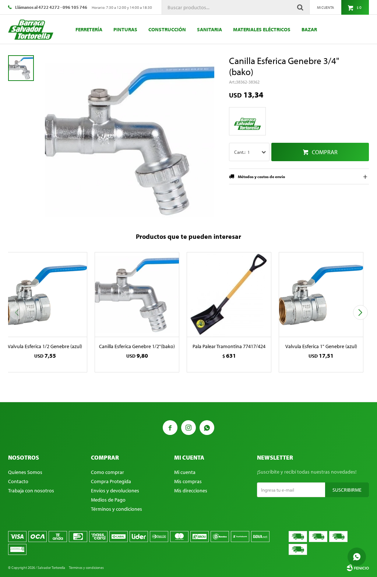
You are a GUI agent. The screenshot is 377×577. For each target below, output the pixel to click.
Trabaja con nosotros (31, 490)
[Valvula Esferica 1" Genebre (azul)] (321, 294)
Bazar (309, 29)
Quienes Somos (25, 472)
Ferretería (88, 29)
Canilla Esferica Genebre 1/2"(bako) (137, 346)
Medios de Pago (108, 499)
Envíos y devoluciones (115, 490)
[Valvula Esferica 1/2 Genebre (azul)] (45, 294)
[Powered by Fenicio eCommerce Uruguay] (358, 567)
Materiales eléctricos (261, 29)
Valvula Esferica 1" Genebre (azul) (321, 346)
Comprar (325, 152)
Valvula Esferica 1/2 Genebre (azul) (45, 346)
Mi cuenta (184, 472)
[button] (360, 312)
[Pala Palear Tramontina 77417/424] (229, 294)
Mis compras (188, 481)
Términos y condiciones (116, 509)
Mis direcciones (190, 490)
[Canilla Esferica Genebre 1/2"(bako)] (137, 294)
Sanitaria (209, 29)
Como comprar (107, 472)
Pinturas (125, 29)
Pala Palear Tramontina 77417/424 (229, 346)
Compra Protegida (111, 481)
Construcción (167, 29)
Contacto (18, 481)
